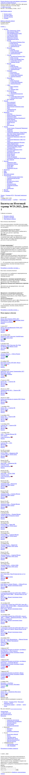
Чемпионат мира (11, 105)
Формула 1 (7, 169)
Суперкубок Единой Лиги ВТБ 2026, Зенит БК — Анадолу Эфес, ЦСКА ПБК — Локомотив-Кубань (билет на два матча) (14, 606)
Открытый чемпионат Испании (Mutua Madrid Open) (16, 143)
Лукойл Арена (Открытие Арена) (10, 515)
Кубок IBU (10, 166)
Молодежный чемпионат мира (15, 106)
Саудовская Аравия (6, 199)
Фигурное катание (9, 174)
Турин (2, 365)
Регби (8, 187)
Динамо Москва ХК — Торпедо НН (10, 390)
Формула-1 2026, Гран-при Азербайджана (12, 336)
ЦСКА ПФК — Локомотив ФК (9, 453)
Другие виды (7, 175)
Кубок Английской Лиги (17, 59)
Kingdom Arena (5, 355)
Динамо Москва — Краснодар (9, 544)
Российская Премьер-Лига (17, 42)
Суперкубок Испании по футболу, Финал (12, 672)
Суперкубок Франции (16, 82)
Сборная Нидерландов (16, 93)
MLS (11, 88)
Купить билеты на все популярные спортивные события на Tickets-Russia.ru (14, 2)
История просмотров (13, 725)
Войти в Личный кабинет (8, 21)
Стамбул (3, 330)
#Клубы (6, 189)
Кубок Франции (14, 80)
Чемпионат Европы (12, 37)
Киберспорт (10, 188)
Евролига (9, 113)
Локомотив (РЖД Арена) (7, 485)
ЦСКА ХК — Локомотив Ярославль (11, 691)
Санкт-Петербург (5, 437)
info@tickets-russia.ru (6, 11)
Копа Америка (14, 86)
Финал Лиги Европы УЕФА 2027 (10, 318)
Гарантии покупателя (13, 720)
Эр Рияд (15, 199)
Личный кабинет (11, 722)
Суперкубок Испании (16, 52)
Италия (9, 63)
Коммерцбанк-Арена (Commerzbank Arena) (12, 320)
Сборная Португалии (16, 98)
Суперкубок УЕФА (12, 35)
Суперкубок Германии (16, 75)
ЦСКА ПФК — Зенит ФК (8, 524)
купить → (3, 26)
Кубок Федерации (12, 156)
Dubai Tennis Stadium (6, 374)
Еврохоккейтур (11, 103)
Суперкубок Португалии (17, 96)
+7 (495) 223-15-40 (6, 7)
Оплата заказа (8, 14)
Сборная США (14, 89)
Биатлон (6, 161)
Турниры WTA (11, 148)
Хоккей (6, 101)
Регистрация (10, 724)
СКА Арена (4, 435)
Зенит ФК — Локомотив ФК (8, 463)
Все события (10, 99)
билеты (3, 323)
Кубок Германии (14, 73)
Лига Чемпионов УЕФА (13, 30)
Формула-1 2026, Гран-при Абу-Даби (11, 345)
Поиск (9, 735)
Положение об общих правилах (9, 748)
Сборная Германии (15, 76)
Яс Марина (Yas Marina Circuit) (9, 346)
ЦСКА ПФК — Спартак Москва (10, 534)
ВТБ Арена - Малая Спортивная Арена (11, 585)
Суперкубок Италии (16, 68)
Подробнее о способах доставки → (10, 268)
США (8, 85)
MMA (5, 172)
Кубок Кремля (11, 154)
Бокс (5, 171)
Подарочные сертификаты (14, 721)
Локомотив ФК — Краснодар (9, 483)
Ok (17, 769)
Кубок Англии (14, 58)
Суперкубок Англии (16, 60)
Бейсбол (9, 179)
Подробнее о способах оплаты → (10, 309)
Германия (9, 70)
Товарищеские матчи (13, 39)
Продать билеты (8, 16)
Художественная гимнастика (15, 177)
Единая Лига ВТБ (12, 121)
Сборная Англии (15, 62)
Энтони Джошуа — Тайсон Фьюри (10, 354)
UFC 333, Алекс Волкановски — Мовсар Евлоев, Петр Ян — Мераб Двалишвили (14, 640)
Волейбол (9, 182)
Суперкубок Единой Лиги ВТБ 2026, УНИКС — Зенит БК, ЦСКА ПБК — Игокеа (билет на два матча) (14, 594)
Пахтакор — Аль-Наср (7, 683)
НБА (8, 123)
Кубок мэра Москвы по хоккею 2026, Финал (13, 399)
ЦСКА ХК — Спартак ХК (8, 381)
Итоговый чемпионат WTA (14, 149)
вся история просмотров (16, 708)
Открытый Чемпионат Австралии (16, 158)
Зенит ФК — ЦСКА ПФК (8, 473)
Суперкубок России (15, 45)
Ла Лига (12, 49)
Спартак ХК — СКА (6, 443)
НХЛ (8, 108)
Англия (9, 55)
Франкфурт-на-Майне (7, 322)
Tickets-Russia (4, 711)
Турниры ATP (11, 151)
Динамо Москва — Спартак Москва (11, 555)
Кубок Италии (14, 66)
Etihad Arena (4, 642)
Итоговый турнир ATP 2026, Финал (10, 362)
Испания (9, 47)
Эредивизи (13, 92)
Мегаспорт (4, 383)
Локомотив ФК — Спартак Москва (10, 494)
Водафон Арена (5, 329)
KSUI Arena (23, 199)
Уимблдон (10, 131)
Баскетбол (6, 112)
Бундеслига (13, 72)
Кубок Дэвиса (11, 155)
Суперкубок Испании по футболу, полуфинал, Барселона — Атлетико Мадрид (13, 661)
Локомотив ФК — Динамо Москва (10, 504)
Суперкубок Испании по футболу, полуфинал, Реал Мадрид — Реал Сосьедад (13, 650)
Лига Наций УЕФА (12, 36)
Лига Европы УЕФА (12, 32)
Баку (2, 339)
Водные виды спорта (13, 181)
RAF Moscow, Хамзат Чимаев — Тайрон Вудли (14, 584)
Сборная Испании (15, 53)
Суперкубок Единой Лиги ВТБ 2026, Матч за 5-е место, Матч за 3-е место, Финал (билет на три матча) (14, 629)
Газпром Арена (5, 464)
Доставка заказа (8, 15)
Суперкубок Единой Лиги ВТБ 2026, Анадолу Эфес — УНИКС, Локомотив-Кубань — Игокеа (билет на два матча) (14, 617)
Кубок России (14, 43)
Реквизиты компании (13, 731)
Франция (9, 78)
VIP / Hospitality (11, 745)
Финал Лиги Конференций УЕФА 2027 (11, 327)
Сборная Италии (14, 69)
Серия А (12, 65)
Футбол (6, 29)
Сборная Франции (15, 83)
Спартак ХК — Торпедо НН (8, 425)
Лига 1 (12, 79)
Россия (9, 40)
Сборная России (14, 46)
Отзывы (6, 18)
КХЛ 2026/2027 (11, 102)
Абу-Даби (3, 348)
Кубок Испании (14, 50)
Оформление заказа (12, 738)
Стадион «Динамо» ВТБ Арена (9, 546)
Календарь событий (12, 734)
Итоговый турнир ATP (13, 152)
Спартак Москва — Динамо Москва (11, 514)
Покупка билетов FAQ (13, 740)
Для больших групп (12, 744)
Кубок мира (10, 165)
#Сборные (7, 191)
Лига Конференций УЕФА (14, 33)
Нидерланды (10, 90)
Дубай (2, 376)
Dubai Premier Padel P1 (13, 135)
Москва (3, 384)
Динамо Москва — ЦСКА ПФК (9, 565)
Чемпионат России (12, 168)
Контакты (3, 715)
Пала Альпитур (5, 364)
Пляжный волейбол (12, 185)
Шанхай (3, 578)
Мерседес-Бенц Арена (7, 576)
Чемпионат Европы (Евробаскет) (16, 118)
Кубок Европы (11, 119)
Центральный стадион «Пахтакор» (10, 684)
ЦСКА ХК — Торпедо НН (8, 416)
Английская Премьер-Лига (17, 56)
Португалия (10, 95)
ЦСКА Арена (4, 409)
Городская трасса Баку (7, 337)
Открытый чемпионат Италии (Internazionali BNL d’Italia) (15, 146)
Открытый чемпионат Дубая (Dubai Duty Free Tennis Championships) (17, 133)
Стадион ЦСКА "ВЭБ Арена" (9, 454)
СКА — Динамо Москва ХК (8, 434)
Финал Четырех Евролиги (14, 115)
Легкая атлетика (11, 184)
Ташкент (3, 686)
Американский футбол (13, 178)
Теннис (6, 126)
